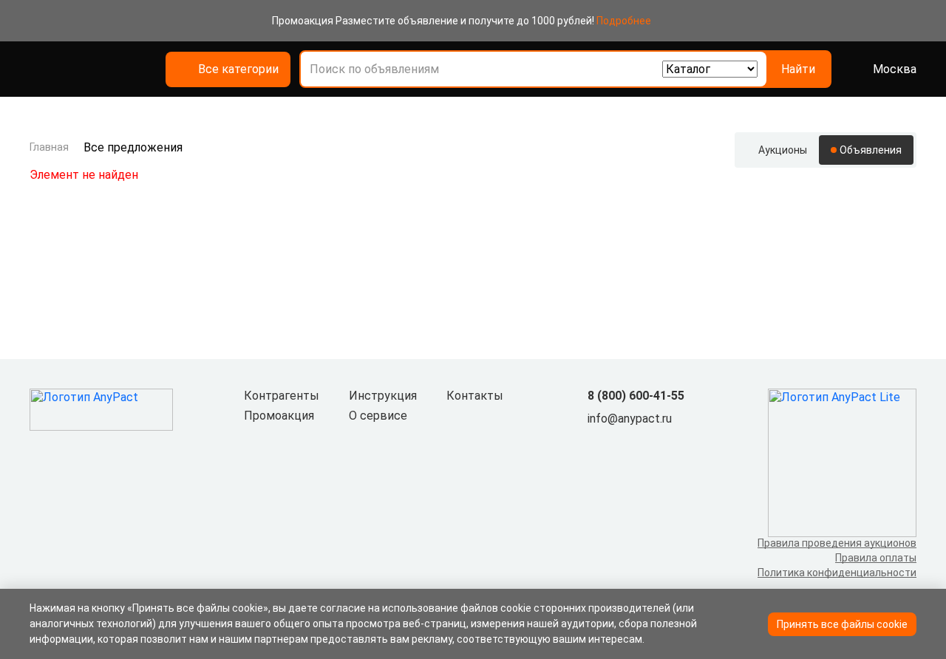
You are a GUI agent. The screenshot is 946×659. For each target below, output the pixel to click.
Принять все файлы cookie (842, 624)
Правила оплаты (875, 558)
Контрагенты (281, 396)
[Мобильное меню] (38, 69)
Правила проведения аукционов (837, 543)
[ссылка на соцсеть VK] (596, 443)
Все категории (238, 69)
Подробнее (623, 21)
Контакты (474, 396)
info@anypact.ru (630, 419)
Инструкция (383, 396)
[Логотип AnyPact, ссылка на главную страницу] (106, 69)
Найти (798, 69)
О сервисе (378, 416)
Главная (49, 147)
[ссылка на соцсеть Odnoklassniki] (620, 443)
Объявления (871, 150)
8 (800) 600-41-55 (636, 396)
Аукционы (782, 150)
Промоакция (279, 416)
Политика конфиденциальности (837, 572)
